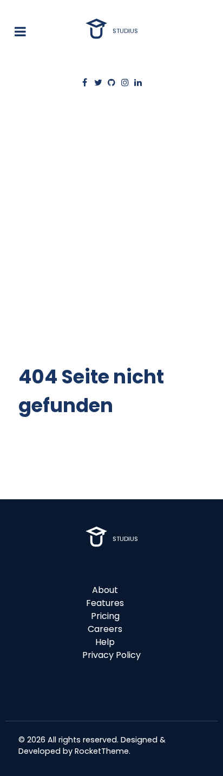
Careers (105, 629)
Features (105, 603)
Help (105, 642)
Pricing (105, 616)
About (105, 590)
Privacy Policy (111, 655)
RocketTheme (102, 751)
